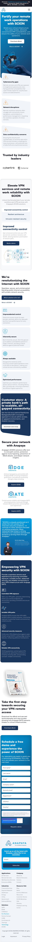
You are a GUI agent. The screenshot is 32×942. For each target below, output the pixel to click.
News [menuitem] (18, 890)
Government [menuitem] (5, 899)
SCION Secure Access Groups (17, 2)
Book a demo (11, 243)
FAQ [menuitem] (18, 901)
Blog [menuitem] (18, 888)
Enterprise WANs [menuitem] (6, 882)
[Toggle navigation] (29, 9)
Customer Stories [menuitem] (22, 897)
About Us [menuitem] (19, 875)
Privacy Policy (26, 936)
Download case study (11, 426)
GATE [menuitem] (3, 907)
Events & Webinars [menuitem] (22, 892)
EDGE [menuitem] (3, 909)
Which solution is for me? (12, 297)
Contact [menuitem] (19, 882)
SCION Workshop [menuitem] (22, 899)
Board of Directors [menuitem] (22, 877)
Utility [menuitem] (3, 897)
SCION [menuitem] (3, 927)
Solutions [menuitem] (5, 905)
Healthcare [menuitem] (5, 892)
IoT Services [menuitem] (5, 875)
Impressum (13, 936)
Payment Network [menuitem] (7, 890)
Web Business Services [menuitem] (8, 880)
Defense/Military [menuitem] (6, 901)
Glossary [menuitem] (19, 903)
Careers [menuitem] (19, 880)
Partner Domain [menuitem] (6, 916)
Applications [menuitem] (6, 873)
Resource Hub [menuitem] (21, 886)
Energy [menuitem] (4, 894)
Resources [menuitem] (20, 894)
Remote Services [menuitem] (7, 877)
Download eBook (16, 41)
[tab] (16, 210)
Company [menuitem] (20, 873)
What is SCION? (14, 46)
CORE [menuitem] (3, 918)
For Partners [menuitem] (5, 914)
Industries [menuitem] (5, 886)
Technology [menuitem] (5, 924)
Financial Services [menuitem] (7, 888)
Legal (3, 936)
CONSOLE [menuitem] (5, 911)
